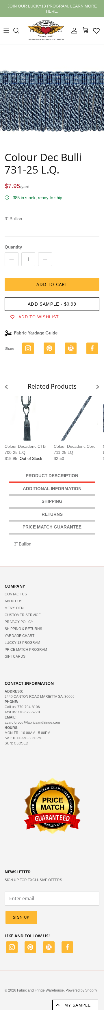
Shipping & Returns (23, 629)
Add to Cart (51, 284)
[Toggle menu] (6, 30)
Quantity (13, 246)
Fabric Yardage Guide (35, 332)
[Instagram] (12, 948)
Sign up (21, 917)
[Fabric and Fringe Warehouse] (46, 30)
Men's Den (14, 608)
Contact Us (16, 594)
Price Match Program (26, 650)
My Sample (77, 1005)
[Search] (19, 30)
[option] (52, 96)
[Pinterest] (30, 948)
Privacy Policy (19, 622)
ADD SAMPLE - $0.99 (52, 304)
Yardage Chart (19, 636)
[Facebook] (67, 948)
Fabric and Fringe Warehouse (40, 990)
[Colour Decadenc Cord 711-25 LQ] (76, 418)
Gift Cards (15, 656)
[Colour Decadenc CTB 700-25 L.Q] (27, 418)
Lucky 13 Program (22, 643)
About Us (13, 601)
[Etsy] (49, 948)
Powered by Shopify (81, 990)
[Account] (72, 30)
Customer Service (23, 615)
